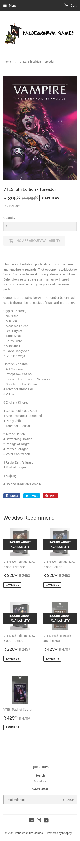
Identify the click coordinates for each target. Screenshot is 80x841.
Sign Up (68, 800)
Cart (73, 5)
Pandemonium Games (29, 833)
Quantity (9, 217)
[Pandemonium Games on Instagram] (39, 821)
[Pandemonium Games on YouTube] (46, 821)
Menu (13, 5)
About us (40, 781)
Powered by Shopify (59, 833)
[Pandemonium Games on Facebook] (31, 821)
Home (7, 61)
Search (40, 775)
